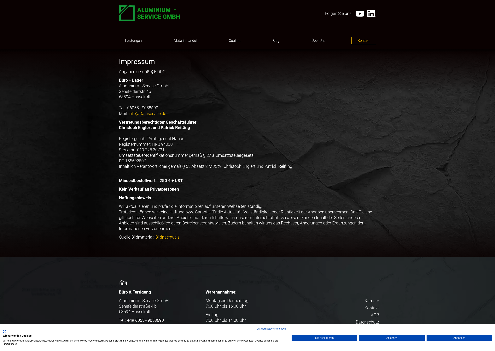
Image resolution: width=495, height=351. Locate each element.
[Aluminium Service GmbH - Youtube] (360, 14)
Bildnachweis (167, 237)
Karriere (372, 300)
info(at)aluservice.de (147, 113)
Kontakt (371, 308)
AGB (375, 314)
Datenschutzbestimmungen (271, 328)
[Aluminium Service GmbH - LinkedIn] (371, 13)
